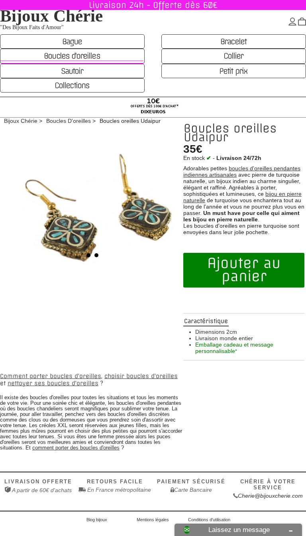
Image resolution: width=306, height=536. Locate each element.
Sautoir (72, 71)
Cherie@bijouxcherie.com (270, 496)
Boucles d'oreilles (72, 56)
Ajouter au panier (243, 270)
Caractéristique (206, 321)
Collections (72, 85)
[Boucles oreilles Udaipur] (92, 204)
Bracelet (233, 41)
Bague (72, 41)
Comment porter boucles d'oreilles (50, 376)
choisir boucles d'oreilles (141, 376)
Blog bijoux (96, 519)
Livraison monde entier (224, 338)
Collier (233, 56)
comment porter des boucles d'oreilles (76, 448)
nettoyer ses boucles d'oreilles (53, 383)
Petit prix (233, 71)
